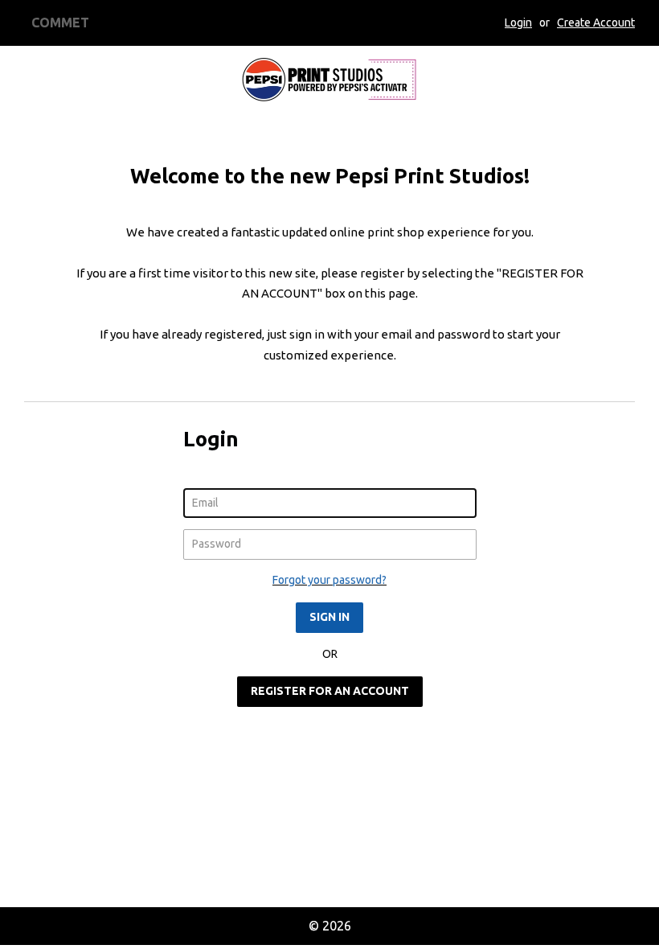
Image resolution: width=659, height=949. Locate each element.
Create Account (596, 22)
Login (518, 22)
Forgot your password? (329, 579)
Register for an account (330, 690)
